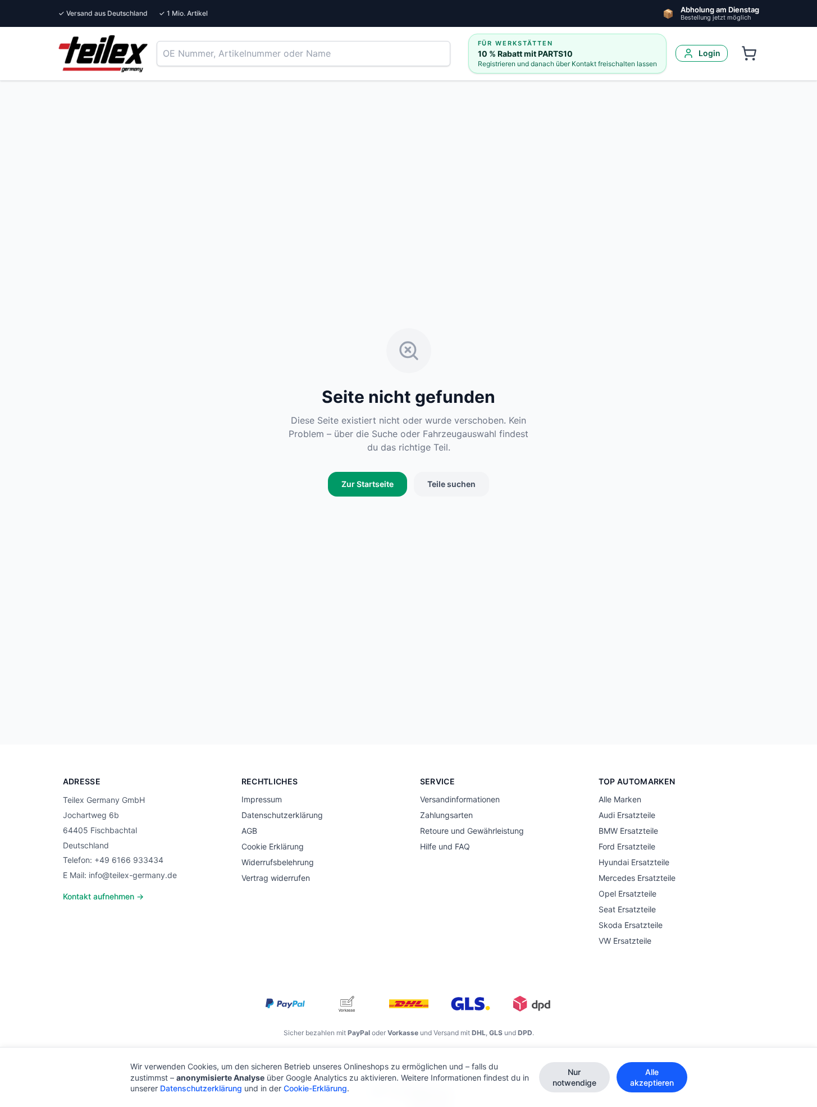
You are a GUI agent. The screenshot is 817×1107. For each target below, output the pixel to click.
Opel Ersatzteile (627, 893)
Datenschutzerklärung (282, 815)
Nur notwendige (574, 1077)
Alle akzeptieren (652, 1077)
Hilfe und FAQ (445, 846)
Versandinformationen (460, 799)
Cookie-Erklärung (315, 1088)
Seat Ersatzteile (627, 909)
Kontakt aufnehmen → (103, 896)
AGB (249, 830)
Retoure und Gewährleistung (472, 830)
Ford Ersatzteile (627, 846)
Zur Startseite (367, 484)
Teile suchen (451, 484)
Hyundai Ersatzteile (634, 862)
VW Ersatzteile (625, 940)
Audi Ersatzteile (627, 815)
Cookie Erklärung (272, 846)
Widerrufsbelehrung (277, 862)
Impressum (261, 799)
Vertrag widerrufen (275, 878)
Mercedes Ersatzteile (637, 878)
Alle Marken (620, 799)
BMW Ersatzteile (628, 830)
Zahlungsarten (446, 815)
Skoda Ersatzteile (631, 925)
